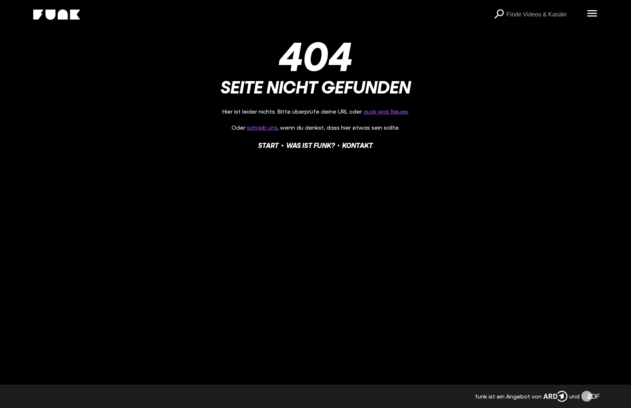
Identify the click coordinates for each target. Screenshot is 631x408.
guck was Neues (385, 111)
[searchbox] (544, 14)
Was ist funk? (310, 145)
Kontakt (357, 145)
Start (268, 145)
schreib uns (262, 127)
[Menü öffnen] (592, 14)
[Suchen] (499, 15)
